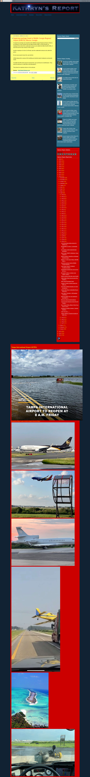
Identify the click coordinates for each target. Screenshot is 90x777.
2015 (60, 174)
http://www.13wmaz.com (24, 70)
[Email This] (31, 72)
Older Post (52, 77)
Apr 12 (63, 228)
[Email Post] (29, 72)
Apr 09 (63, 234)
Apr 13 (63, 226)
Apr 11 (63, 230)
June (61, 189)
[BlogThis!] (32, 72)
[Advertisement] (45, 25)
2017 (60, 170)
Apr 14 (63, 224)
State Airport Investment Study (67, 281)
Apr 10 (63, 232)
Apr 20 (63, 213)
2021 (60, 163)
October (62, 181)
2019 (60, 166)
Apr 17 (63, 218)
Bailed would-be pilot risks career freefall (69, 276)
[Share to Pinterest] (36, 72)
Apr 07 (63, 237)
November (62, 179)
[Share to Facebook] (35, 72)
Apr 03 (63, 319)
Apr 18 (63, 217)
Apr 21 (63, 211)
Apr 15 (63, 222)
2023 (60, 159)
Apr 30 (63, 194)
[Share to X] (34, 72)
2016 (60, 172)
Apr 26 (63, 202)
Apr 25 (63, 203)
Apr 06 (63, 239)
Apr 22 (63, 209)
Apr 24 (63, 205)
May (61, 191)
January (62, 329)
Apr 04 (63, 317)
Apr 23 (63, 207)
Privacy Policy (39, 14)
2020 (60, 164)
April (61, 192)
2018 (60, 168)
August (62, 185)
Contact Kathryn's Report (21, 14)
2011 (60, 335)
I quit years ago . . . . (65, 311)
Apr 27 (63, 200)
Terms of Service (47, 14)
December (62, 177)
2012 (60, 333)
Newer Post (13, 77)
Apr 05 (63, 241)
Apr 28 (63, 198)
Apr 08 (63, 235)
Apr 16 (63, 220)
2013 (60, 331)
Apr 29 (63, 196)
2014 (60, 176)
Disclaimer (31, 14)
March (61, 325)
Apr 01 (63, 322)
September (62, 183)
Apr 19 (63, 215)
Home (12, 14)
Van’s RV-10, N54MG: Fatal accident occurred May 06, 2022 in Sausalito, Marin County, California (71, 63)
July (61, 187)
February (62, 327)
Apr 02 (63, 321)
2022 (60, 161)
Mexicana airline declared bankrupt (68, 299)
